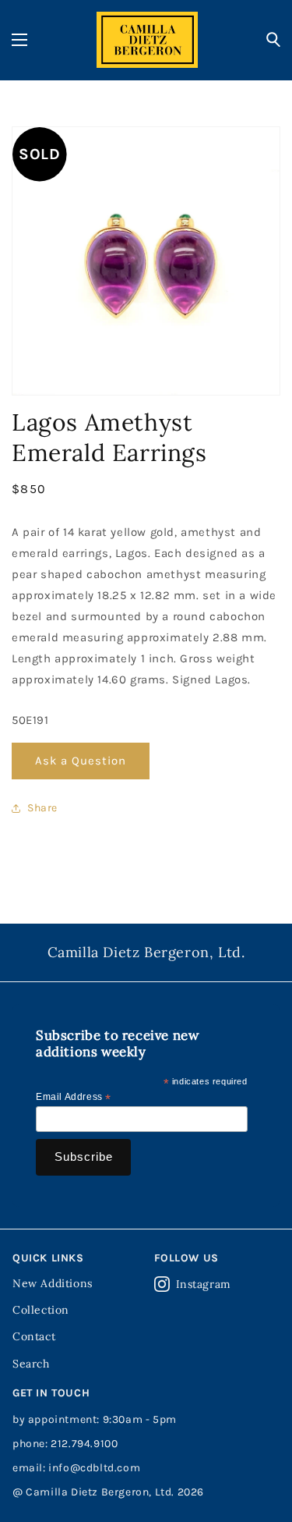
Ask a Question (80, 761)
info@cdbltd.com (94, 1467)
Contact (33, 1336)
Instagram (203, 1284)
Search (31, 1364)
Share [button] (42, 807)
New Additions (52, 1283)
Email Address (73, 1097)
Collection (40, 1310)
